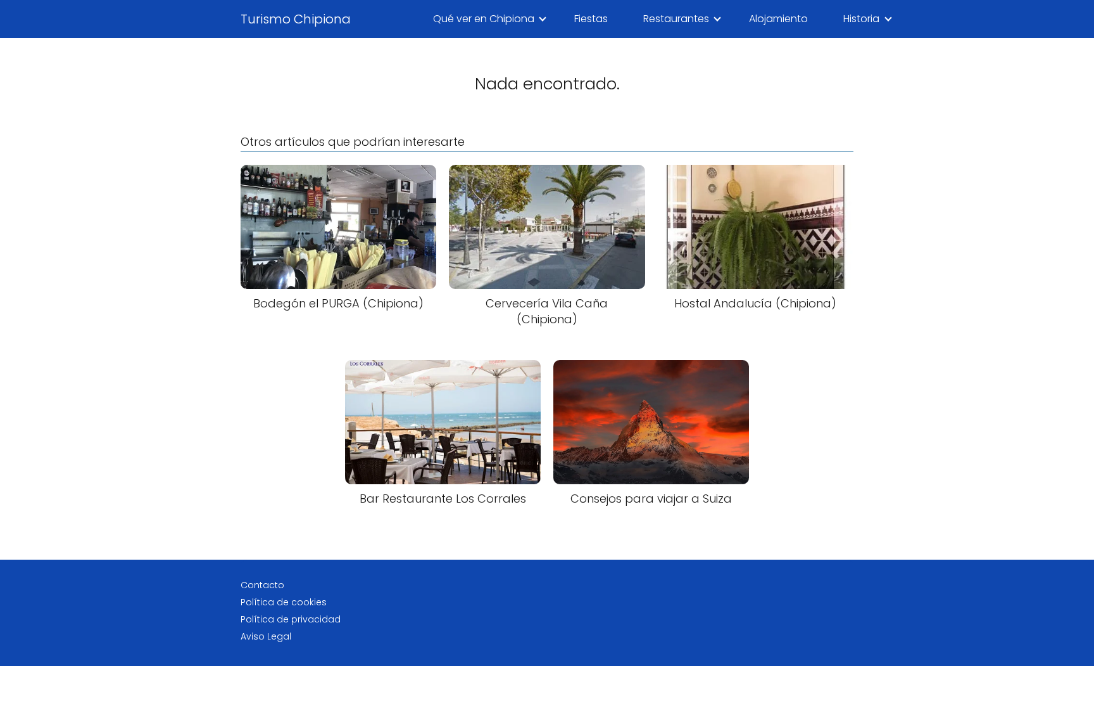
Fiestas (591, 18)
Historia (861, 18)
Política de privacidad (291, 619)
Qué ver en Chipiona (483, 18)
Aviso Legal (266, 636)
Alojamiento (778, 18)
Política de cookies (284, 602)
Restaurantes (676, 18)
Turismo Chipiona (296, 19)
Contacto (262, 585)
